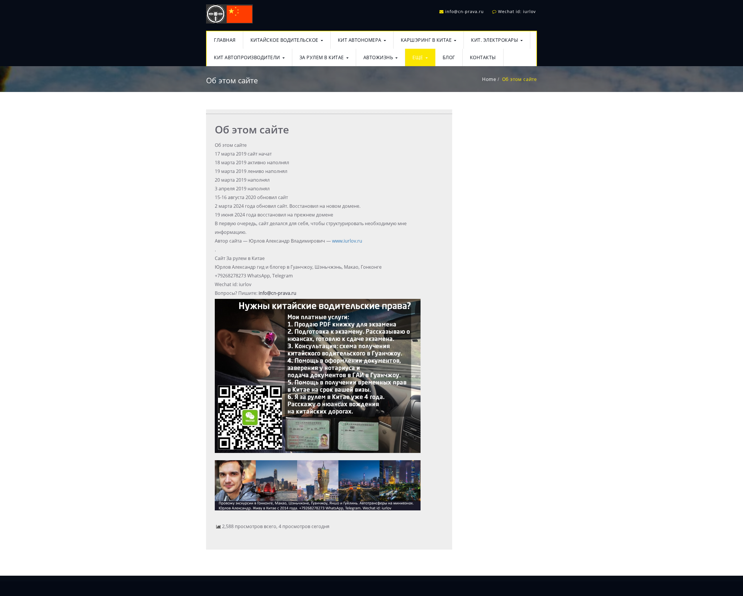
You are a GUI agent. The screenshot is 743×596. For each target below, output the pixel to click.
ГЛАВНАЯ (225, 40)
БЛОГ (449, 57)
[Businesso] (229, 12)
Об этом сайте (519, 79)
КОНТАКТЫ (483, 57)
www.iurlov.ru (347, 241)
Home (489, 79)
